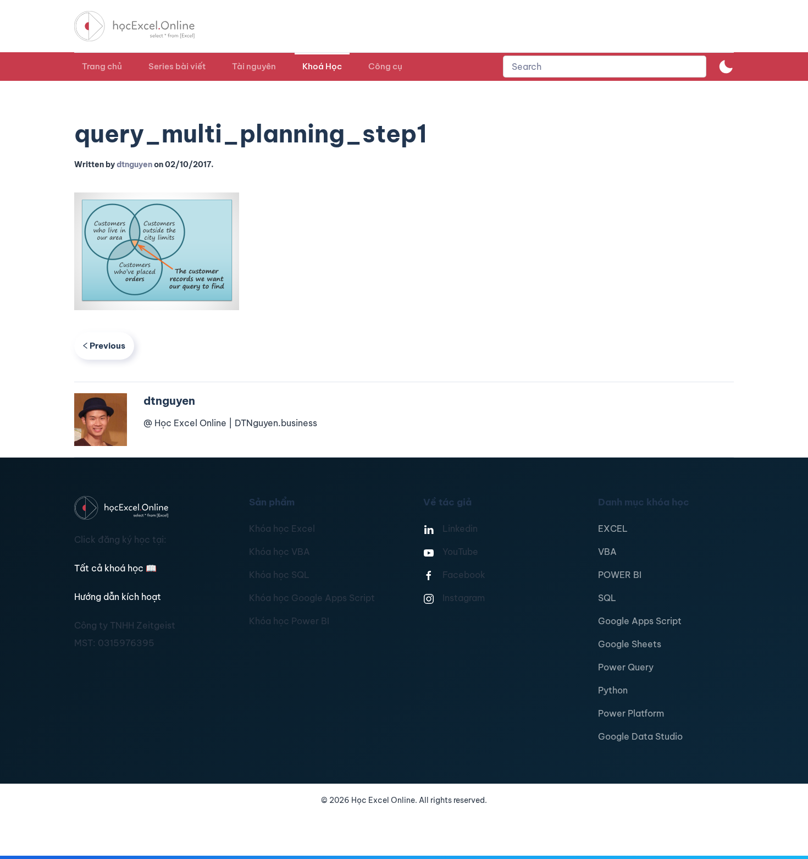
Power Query (626, 667)
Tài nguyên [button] (254, 66)
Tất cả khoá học (115, 568)
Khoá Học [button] (322, 66)
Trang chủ (102, 66)
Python (613, 690)
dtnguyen (134, 164)
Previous (107, 345)
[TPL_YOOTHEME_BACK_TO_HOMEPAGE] (144, 26)
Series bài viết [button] (177, 66)
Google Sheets (629, 643)
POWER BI (619, 574)
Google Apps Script (640, 620)
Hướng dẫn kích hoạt (117, 596)
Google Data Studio (640, 736)
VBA (607, 551)
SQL (607, 597)
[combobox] (604, 67)
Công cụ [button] (385, 66)
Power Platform (631, 713)
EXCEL (613, 528)
